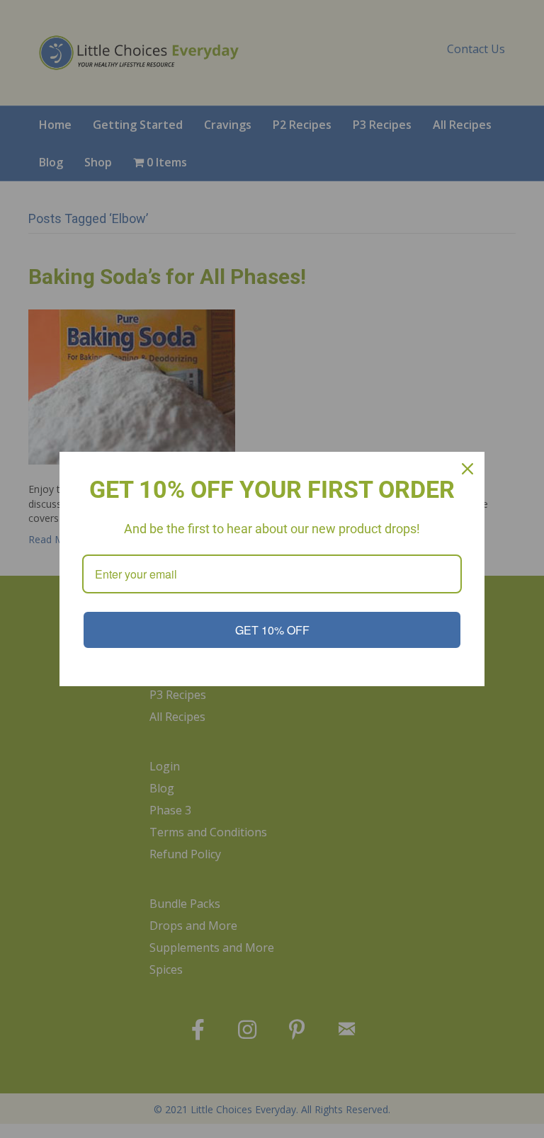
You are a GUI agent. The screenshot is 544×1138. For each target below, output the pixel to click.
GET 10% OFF (272, 630)
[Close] (467, 469)
